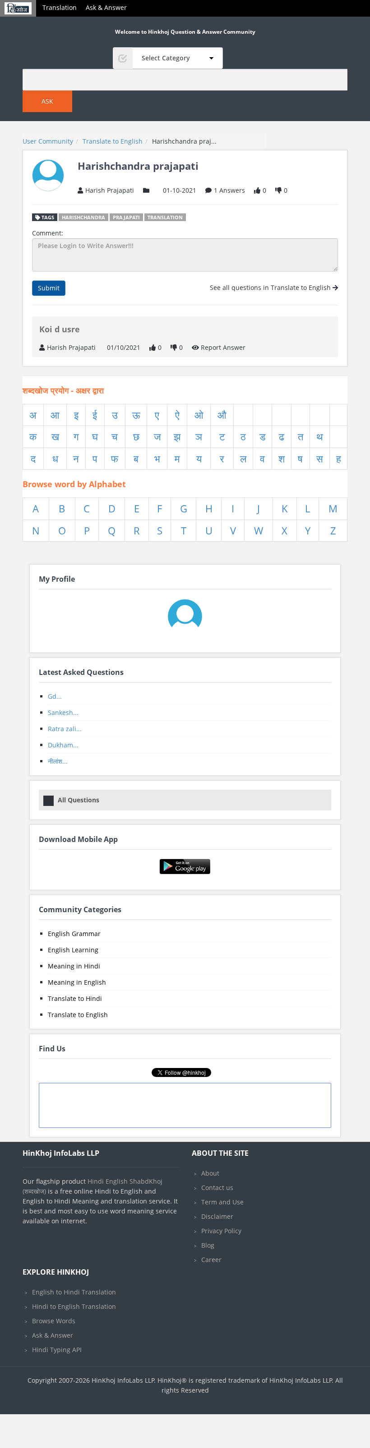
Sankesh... (63, 712)
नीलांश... (58, 761)
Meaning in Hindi (74, 966)
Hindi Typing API (57, 1349)
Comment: (47, 233)
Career (211, 1259)
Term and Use (222, 1202)
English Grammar (74, 933)
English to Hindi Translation (74, 1292)
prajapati (126, 217)
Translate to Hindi (75, 998)
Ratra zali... (65, 728)
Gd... (55, 696)
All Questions (78, 800)
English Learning (73, 950)
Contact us (217, 1187)
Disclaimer (217, 1216)
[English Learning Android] (185, 865)
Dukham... (63, 745)
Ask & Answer (106, 7)
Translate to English (78, 1014)
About (210, 1173)
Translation (59, 7)
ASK (47, 101)
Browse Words (53, 1321)
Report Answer (222, 347)
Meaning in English (77, 982)
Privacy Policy (221, 1230)
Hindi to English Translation (74, 1306)
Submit (49, 288)
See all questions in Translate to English (271, 287)
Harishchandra (83, 217)
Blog (207, 1245)
